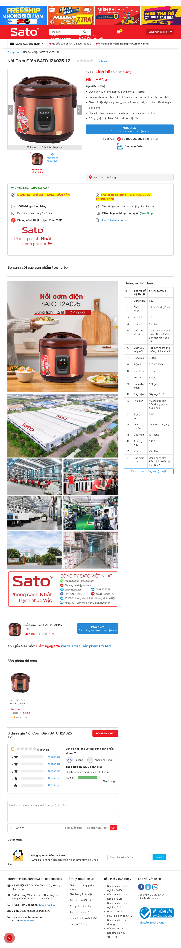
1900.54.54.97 (47, 904)
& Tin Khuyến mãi (91, 38)
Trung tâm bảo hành (80, 906)
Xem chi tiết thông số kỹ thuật (148, 471)
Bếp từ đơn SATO (117, 911)
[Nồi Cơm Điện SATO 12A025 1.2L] (15, 629)
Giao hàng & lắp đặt (80, 894)
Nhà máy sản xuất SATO (83, 918)
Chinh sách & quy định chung (82, 887)
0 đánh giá (101, 61)
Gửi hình (20, 827)
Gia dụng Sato (134, 146)
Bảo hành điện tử (79, 912)
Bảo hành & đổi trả (80, 900)
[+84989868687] (9, 938)
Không (108, 781)
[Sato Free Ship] (90, 15)
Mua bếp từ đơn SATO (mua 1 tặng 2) (71, 43)
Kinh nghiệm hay (87, 35)
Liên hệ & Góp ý (78, 924)
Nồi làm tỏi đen (115, 928)
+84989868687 (62, 37)
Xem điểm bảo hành (114, 220)
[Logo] (28, 32)
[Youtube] (148, 887)
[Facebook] (141, 887)
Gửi (113, 827)
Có (70, 778)
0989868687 (28, 920)
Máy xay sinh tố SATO (119, 915)
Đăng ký (159, 857)
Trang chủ (13, 52)
